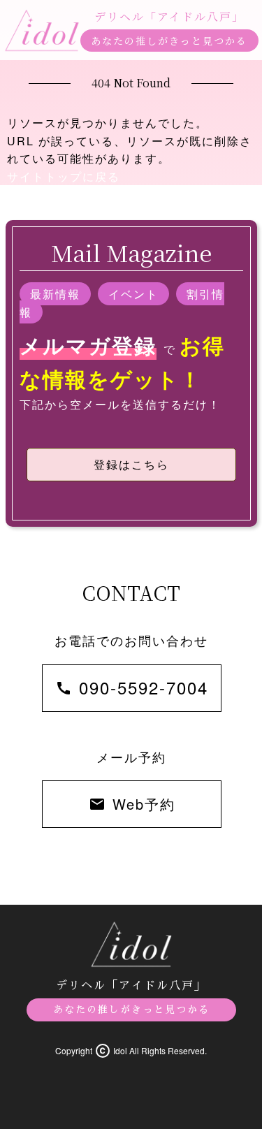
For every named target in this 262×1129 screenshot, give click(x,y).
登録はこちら (131, 464)
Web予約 (132, 804)
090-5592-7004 (131, 687)
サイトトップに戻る (63, 176)
